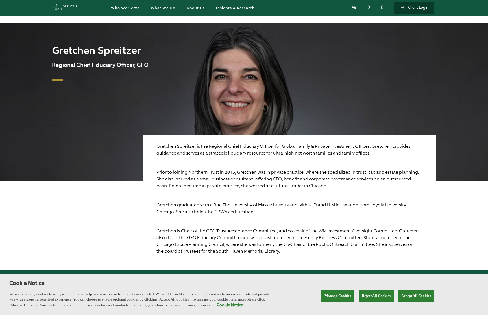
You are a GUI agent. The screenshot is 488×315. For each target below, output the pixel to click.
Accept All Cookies (416, 296)
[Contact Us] (369, 8)
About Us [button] (196, 8)
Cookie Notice (230, 305)
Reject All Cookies (376, 296)
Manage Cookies (337, 296)
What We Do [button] (163, 8)
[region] (244, 294)
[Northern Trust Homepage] (67, 8)
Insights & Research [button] (235, 8)
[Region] (355, 8)
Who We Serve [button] (125, 8)
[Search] (383, 8)
